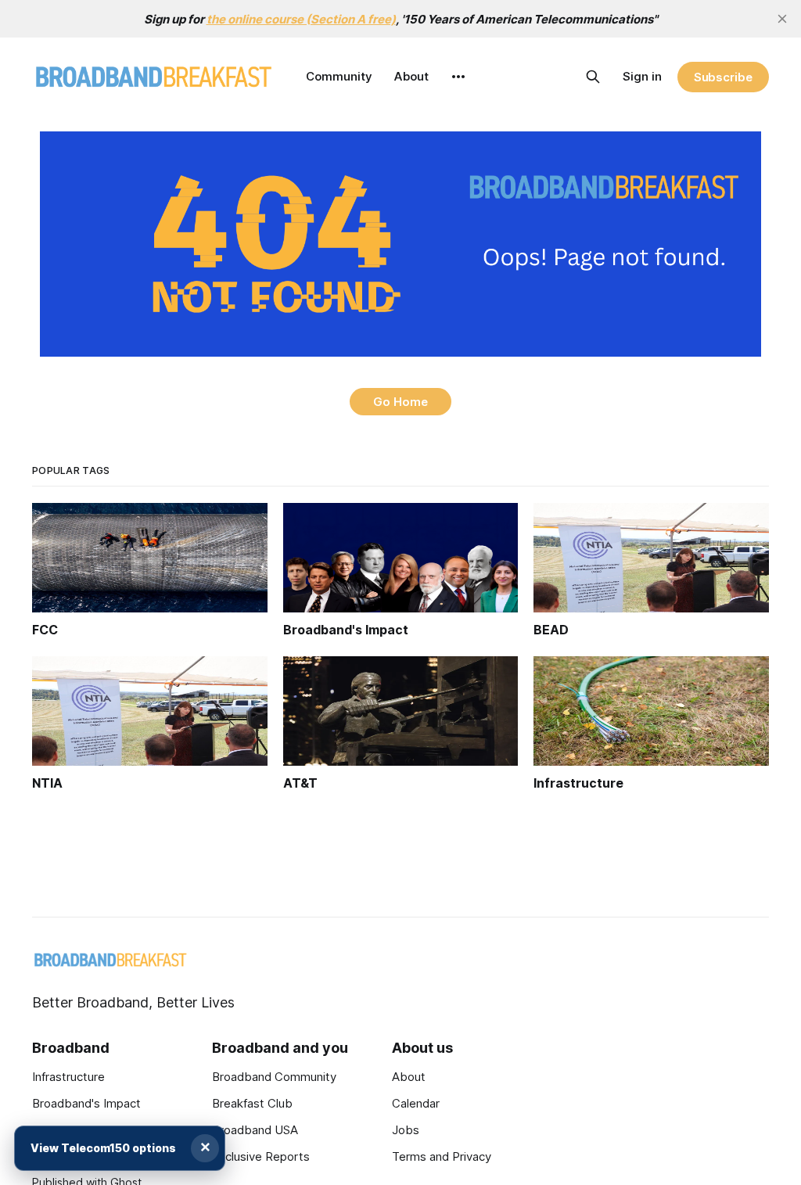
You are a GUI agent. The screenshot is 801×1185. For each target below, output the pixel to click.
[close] (782, 18)
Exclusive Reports (261, 1156)
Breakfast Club (252, 1103)
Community (339, 76)
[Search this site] (592, 76)
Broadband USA (255, 1129)
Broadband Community (274, 1076)
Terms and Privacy (441, 1156)
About (411, 76)
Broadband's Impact (86, 1103)
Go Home (400, 401)
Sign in (642, 76)
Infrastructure (68, 1076)
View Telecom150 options (103, 1147)
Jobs (405, 1129)
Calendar (416, 1103)
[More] (458, 76)
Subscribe (723, 77)
